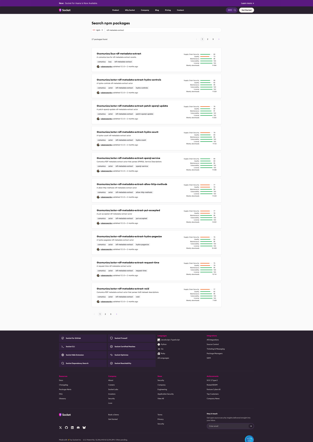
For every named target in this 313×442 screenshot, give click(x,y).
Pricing (168, 10)
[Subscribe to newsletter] (251, 426)
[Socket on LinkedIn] (72, 427)
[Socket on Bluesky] (84, 427)
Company (145, 10)
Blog (157, 10)
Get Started (247, 10)
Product (115, 10)
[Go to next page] (218, 39)
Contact (180, 10)
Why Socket (130, 10)
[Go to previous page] (196, 39)
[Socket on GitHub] (66, 427)
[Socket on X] (60, 427)
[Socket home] (65, 10)
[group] (104, 66)
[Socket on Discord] (78, 427)
